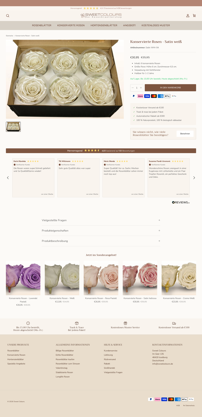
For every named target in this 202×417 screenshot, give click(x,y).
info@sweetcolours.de (162, 363)
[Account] (187, 15)
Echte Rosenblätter (64, 355)
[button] (8, 177)
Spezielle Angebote (16, 363)
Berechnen (185, 133)
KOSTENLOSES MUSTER (156, 25)
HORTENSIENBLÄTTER (104, 25)
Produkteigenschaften (55, 230)
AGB (178, 405)
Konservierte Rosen (16, 355)
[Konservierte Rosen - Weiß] (62, 278)
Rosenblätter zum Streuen (68, 363)
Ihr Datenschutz (189, 405)
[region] (101, 177)
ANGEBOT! (129, 25)
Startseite (9, 36)
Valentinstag (61, 368)
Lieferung (108, 355)
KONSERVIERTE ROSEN (71, 25)
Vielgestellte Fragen (54, 220)
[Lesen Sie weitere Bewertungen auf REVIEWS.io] (181, 203)
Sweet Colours (19, 401)
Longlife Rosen (63, 376)
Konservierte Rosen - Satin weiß (27, 36)
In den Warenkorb (170, 87)
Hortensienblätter (15, 359)
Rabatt (107, 363)
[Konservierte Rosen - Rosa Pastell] (101, 278)
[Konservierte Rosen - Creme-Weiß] (179, 278)
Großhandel (109, 368)
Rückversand (110, 359)
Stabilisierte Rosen (64, 372)
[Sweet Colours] (101, 15)
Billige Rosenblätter (65, 350)
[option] (65, 79)
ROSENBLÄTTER (41, 25)
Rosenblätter (13, 350)
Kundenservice (110, 350)
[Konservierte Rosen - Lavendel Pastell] (23, 278)
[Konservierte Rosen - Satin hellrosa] (140, 278)
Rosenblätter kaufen (65, 359)
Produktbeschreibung (55, 241)
